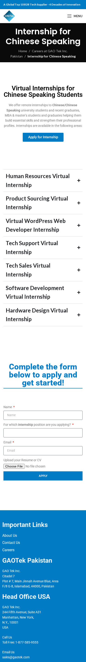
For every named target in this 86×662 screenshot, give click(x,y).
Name (8, 407)
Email (7, 442)
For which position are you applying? (37, 424)
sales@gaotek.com (16, 657)
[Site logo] (9, 16)
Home (23, 51)
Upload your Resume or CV (22, 460)
